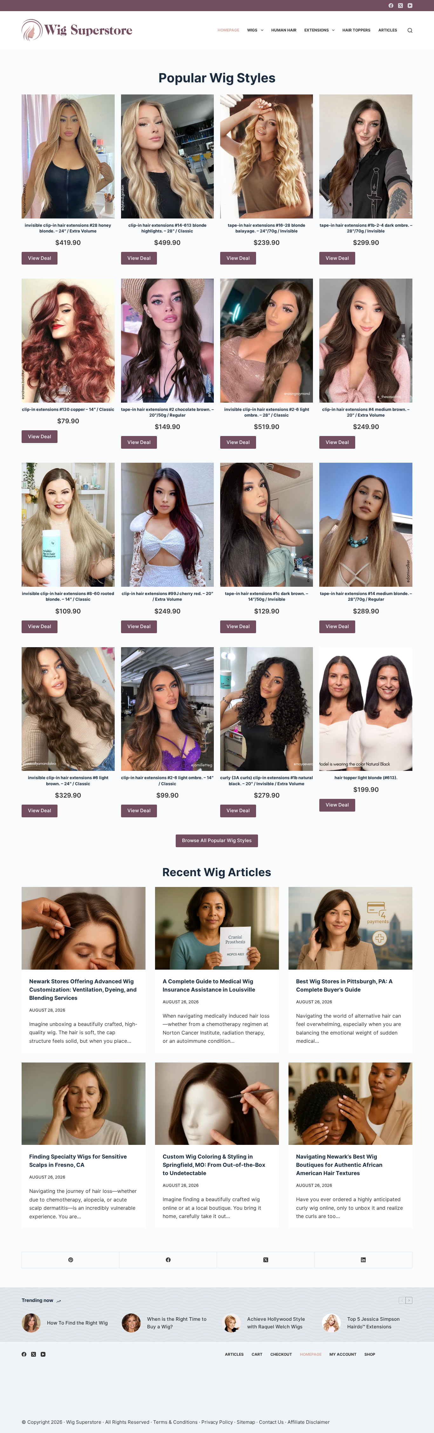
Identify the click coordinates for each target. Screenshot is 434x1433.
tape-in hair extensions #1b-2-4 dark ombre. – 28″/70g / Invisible (366, 228)
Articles (387, 30)
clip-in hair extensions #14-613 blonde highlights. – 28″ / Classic (167, 228)
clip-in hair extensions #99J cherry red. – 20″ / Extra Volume (167, 596)
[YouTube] (410, 5)
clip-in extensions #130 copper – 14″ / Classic (68, 409)
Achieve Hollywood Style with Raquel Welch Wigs (276, 1323)
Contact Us (271, 1422)
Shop (369, 1354)
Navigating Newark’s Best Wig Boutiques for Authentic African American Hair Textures (339, 1164)
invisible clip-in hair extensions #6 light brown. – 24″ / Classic (68, 780)
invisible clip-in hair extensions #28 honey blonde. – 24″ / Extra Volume (68, 228)
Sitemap (246, 1422)
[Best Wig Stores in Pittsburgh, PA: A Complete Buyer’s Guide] (350, 928)
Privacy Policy (217, 1422)
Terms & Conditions (175, 1422)
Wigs (252, 30)
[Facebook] (391, 5)
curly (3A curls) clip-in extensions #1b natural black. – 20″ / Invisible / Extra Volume (266, 780)
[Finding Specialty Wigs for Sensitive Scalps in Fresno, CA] (84, 1104)
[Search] (410, 30)
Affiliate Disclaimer (309, 1422)
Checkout (281, 1354)
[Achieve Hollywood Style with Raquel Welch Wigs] (231, 1323)
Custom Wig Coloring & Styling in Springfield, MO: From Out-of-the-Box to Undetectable (214, 1164)
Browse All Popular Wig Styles (217, 840)
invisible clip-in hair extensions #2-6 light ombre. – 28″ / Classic (266, 412)
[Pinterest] (70, 1260)
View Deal (39, 258)
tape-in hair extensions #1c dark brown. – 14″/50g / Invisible (266, 596)
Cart (257, 1354)
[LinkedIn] (363, 1260)
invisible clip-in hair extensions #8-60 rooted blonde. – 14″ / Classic (68, 596)
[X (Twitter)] (400, 5)
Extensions (316, 30)
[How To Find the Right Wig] (31, 1323)
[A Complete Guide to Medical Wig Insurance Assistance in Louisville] (217, 928)
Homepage (228, 30)
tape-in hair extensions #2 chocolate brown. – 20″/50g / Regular (167, 412)
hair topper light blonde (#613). (366, 777)
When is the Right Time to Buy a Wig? (177, 1323)
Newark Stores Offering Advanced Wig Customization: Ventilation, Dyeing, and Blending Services (83, 989)
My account (342, 1354)
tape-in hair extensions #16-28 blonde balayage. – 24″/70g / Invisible (266, 228)
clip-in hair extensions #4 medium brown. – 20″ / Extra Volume (366, 412)
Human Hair (283, 30)
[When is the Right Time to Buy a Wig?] (131, 1323)
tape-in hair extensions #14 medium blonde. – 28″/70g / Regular (366, 596)
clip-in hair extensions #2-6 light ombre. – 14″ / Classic (167, 780)
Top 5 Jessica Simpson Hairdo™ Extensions (373, 1323)
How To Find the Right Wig (77, 1323)
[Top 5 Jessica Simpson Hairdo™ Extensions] (331, 1323)
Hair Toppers (356, 30)
